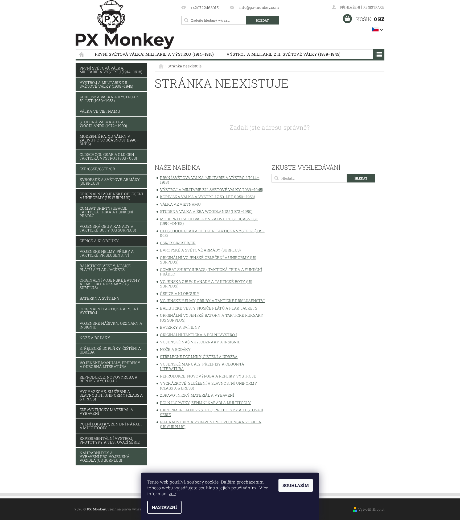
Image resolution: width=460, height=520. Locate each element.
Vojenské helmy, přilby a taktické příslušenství (107, 253)
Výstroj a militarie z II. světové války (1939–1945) (283, 54)
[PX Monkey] (125, 24)
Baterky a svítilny (100, 298)
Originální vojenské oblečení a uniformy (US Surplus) (111, 195)
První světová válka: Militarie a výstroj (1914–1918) (154, 54)
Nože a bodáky (95, 337)
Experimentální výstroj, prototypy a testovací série (110, 440)
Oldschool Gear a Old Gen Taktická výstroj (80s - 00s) (108, 156)
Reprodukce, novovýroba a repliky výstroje (109, 379)
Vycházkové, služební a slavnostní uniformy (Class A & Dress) (111, 395)
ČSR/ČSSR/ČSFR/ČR (97, 168)
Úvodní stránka (82, 54)
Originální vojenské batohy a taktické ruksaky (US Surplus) (110, 284)
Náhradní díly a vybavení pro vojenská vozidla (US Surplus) (105, 456)
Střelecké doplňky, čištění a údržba (110, 350)
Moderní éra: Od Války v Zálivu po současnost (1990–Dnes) (109, 140)
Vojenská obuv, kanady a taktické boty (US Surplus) (108, 228)
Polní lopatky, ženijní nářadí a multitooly (111, 425)
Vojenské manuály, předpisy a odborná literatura (110, 364)
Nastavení (164, 507)
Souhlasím (295, 485)
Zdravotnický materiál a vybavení (106, 411)
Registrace (373, 7)
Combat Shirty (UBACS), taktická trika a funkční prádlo (106, 212)
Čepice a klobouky (99, 240)
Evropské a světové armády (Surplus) (110, 181)
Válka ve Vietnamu (100, 111)
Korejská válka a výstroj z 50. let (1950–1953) (109, 98)
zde (172, 493)
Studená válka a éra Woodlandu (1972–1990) (103, 123)
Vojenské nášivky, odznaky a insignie (111, 325)
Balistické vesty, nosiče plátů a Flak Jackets (105, 267)
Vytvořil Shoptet (371, 509)
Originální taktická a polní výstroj (109, 310)
